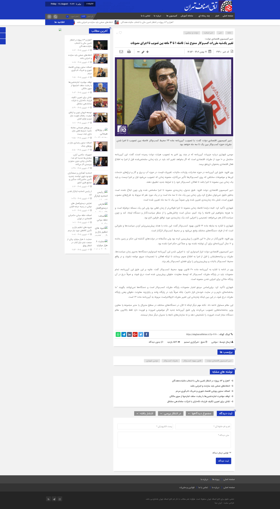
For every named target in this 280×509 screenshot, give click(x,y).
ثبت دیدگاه (223, 461)
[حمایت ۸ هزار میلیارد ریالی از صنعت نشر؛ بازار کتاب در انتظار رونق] (87, 244)
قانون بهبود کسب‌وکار (192, 360)
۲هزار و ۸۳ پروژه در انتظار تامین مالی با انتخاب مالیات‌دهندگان (168, 22)
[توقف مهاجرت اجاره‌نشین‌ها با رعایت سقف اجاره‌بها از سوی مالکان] (87, 87)
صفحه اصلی (228, 15)
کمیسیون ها (171, 15)
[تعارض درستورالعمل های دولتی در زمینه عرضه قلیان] (87, 207)
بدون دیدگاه (154, 342)
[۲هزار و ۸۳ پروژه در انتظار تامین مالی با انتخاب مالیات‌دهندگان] (87, 45)
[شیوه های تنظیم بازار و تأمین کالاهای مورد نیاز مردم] (87, 231)
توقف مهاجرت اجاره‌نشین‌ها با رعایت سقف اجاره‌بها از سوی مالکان (199, 396)
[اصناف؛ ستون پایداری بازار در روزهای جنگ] (87, 146)
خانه (229, 32)
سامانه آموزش (187, 15)
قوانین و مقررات (186, 487)
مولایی (214, 342)
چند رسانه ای (204, 15)
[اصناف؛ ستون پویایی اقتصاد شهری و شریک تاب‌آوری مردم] (87, 72)
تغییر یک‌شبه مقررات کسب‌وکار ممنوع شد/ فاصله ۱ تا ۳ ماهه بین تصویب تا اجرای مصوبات (181, 43)
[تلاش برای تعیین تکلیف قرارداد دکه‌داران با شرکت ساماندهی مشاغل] (87, 102)
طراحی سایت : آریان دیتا (224, 502)
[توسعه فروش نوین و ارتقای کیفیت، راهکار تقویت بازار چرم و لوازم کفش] (87, 117)
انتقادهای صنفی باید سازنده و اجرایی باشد (116, 22)
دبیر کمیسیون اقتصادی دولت (219, 360)
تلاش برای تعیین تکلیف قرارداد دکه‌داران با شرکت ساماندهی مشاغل (198, 401)
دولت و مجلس (192, 32)
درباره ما (157, 15)
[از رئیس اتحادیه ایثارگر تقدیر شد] (87, 195)
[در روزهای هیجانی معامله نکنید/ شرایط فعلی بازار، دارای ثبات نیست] (87, 132)
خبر (220, 32)
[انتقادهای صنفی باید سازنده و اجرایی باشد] (87, 59)
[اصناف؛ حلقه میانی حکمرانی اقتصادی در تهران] (87, 219)
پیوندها (215, 479)
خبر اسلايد (208, 32)
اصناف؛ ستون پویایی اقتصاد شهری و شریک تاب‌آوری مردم (203, 391)
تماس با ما (145, 15)
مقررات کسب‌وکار (171, 360)
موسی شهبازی (152, 360)
